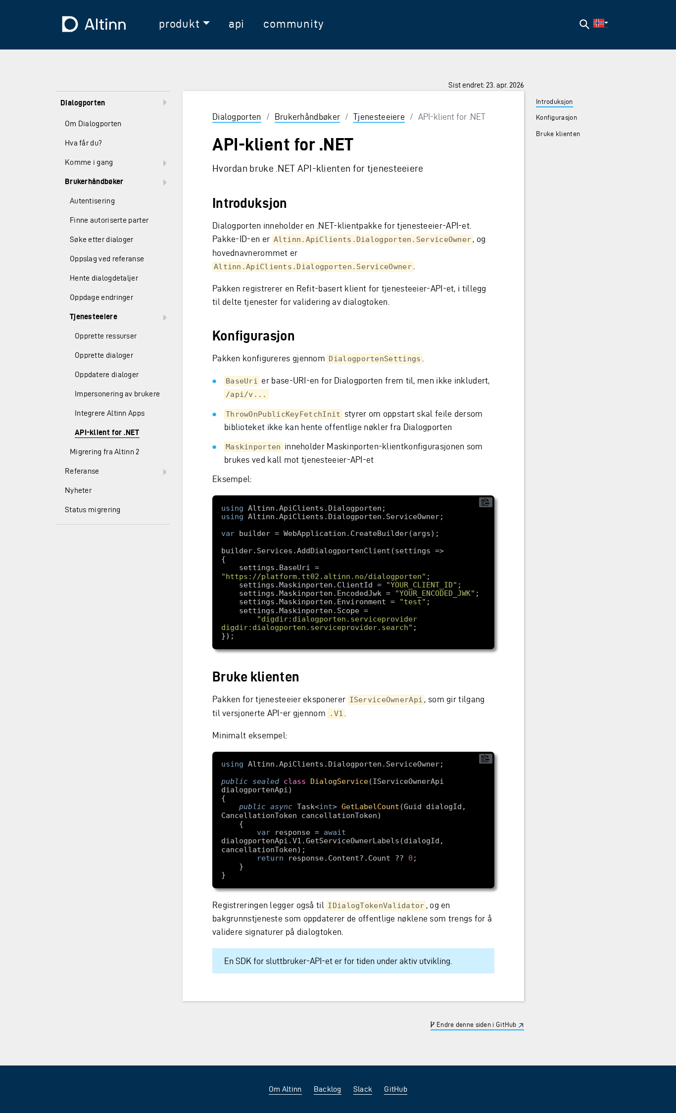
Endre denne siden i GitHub (476, 1025)
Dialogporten (236, 116)
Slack (363, 1089)
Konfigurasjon (556, 117)
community (293, 23)
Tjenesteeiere (379, 116)
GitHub (395, 1089)
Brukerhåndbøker (307, 116)
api (236, 23)
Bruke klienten (558, 134)
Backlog (327, 1089)
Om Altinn (285, 1089)
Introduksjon (554, 101)
